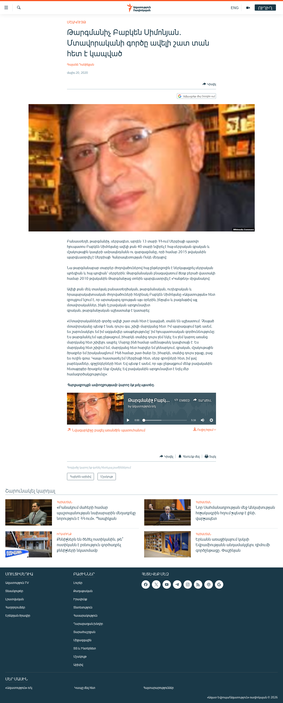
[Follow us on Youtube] (167, 584)
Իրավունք (64, 534)
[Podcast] (208, 584)
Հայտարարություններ (158, 687)
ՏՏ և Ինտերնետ (84, 648)
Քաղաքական (82, 591)
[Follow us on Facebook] (146, 584)
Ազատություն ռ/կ (144, 406)
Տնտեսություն (82, 607)
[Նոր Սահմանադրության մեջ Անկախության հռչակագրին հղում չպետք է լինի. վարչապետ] (167, 512)
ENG (235, 8)
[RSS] (198, 584)
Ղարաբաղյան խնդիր (88, 623)
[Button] (209, 84)
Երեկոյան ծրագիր (17, 615)
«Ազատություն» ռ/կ (18, 687)
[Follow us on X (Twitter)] (156, 584)
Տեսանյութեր (14, 591)
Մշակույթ (76, 22)
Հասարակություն (85, 615)
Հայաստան (64, 502)
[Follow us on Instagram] (188, 584)
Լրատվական (14, 599)
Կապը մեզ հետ (84, 687)
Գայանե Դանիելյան (80, 64)
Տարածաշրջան (84, 632)
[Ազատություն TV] (248, 7)
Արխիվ (78, 664)
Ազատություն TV (17, 583)
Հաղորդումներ (15, 607)
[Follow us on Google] (219, 584)
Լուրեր (77, 583)
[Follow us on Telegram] (177, 584)
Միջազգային (82, 640)
